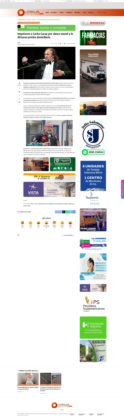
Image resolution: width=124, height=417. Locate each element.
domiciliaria (51, 203)
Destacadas (22, 22)
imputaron (60, 203)
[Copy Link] (62, 43)
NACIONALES (29, 22)
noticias (70, 203)
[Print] (65, 43)
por (73, 203)
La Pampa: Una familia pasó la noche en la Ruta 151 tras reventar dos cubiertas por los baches (50, 389)
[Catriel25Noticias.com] (31, 12)
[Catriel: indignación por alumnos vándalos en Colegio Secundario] (28, 379)
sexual (28, 205)
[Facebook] (98, 12)
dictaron (46, 203)
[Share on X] (60, 43)
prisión (25, 205)
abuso (32, 203)
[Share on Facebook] (58, 43)
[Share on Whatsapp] (19, 95)
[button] (95, 12)
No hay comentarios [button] (69, 235)
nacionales (65, 203)
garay (55, 203)
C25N (19, 42)
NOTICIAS (37, 22)
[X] (100, 12)
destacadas (40, 203)
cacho (35, 203)
